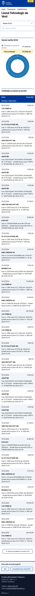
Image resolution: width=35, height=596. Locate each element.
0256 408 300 (13, 586)
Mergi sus (4, 593)
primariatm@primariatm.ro (15, 588)
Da (5, 569)
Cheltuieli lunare (22, 9)
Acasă (3, 9)
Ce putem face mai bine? (22, 569)
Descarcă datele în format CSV (18, 551)
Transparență (11, 9)
